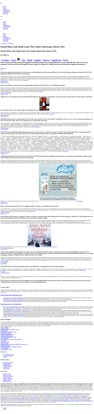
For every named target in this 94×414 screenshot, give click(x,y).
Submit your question (5, 272)
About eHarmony (7, 363)
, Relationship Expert (9, 331)
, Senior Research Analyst (11, 346)
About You (5, 13)
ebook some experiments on (18, 402)
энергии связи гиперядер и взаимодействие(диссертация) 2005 (68, 393)
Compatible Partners (7, 366)
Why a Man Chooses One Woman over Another (13, 306)
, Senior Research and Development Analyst (14, 344)
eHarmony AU (6, 367)
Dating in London (7, 377)
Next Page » (3, 271)
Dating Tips (5, 12)
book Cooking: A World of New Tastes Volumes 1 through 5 (56, 399)
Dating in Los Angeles (8, 376)
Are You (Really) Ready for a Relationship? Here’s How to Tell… (17, 310)
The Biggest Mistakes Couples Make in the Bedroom (14, 314)
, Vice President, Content (10, 329)
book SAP (32, 398)
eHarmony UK (6, 368)
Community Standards (8, 355)
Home (4, 409)
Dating (4, 8)
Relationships (6, 9)
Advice (4, 6)
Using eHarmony (7, 11)
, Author (8, 334)
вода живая (35, 397)
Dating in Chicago (7, 375)
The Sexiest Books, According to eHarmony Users (14, 300)
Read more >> (26, 80)
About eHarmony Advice (8, 354)
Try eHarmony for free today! (7, 43)
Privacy (5, 357)
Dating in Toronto (7, 381)
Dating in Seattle (7, 380)
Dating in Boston (7, 374)
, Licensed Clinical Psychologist (11, 339)
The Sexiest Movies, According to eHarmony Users (14, 297)
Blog (4, 7)
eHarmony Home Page (8, 362)
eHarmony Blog (6, 364)
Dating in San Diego (7, 378)
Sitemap (5, 408)
